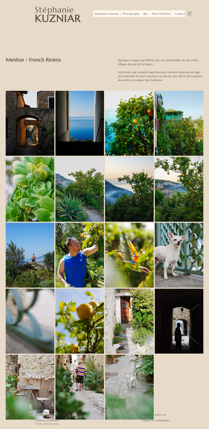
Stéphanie (54, 10)
